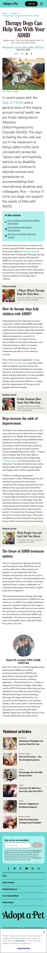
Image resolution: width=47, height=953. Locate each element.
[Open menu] (41, 3)
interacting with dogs (17, 363)
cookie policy (20, 941)
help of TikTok (12, 103)
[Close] (44, 932)
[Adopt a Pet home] (10, 3)
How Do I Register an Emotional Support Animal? (29, 807)
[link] (37, 858)
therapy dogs (29, 251)
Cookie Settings (23, 948)
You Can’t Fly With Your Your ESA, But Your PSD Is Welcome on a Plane (31, 791)
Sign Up (31, 4)
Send (37, 845)
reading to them (10, 461)
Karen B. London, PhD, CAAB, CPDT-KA (24, 47)
